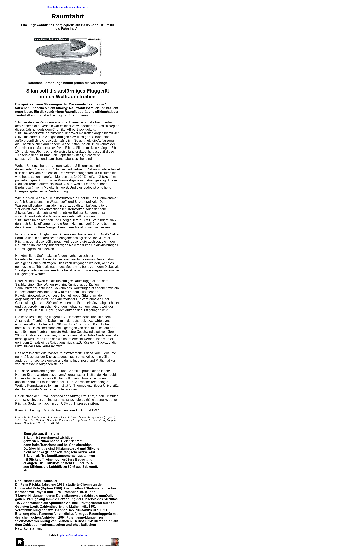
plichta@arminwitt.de (73, 535)
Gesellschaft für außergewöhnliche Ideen (67, 7)
